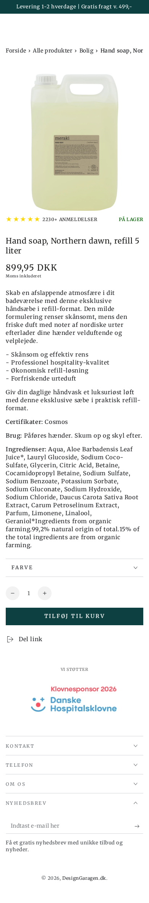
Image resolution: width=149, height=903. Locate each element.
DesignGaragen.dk (84, 878)
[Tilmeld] (138, 826)
